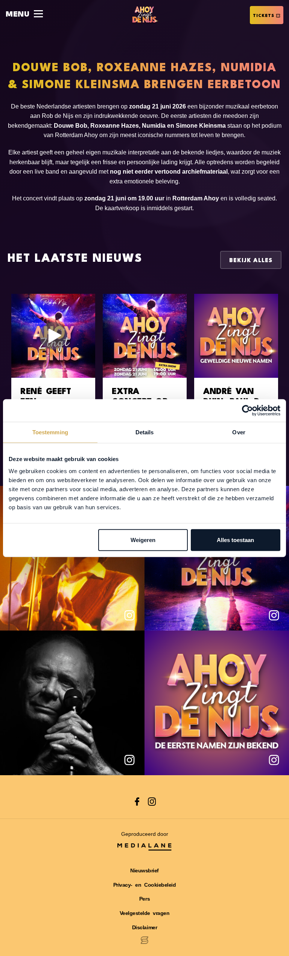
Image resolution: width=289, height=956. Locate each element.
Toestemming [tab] (50, 432)
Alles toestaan (235, 539)
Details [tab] (144, 432)
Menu (17, 14)
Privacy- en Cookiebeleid (144, 885)
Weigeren (143, 539)
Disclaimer (144, 927)
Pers (144, 899)
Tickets (263, 16)
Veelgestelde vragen (145, 913)
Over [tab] (238, 432)
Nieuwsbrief (144, 870)
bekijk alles (250, 261)
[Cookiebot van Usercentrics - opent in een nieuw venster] (247, 410)
